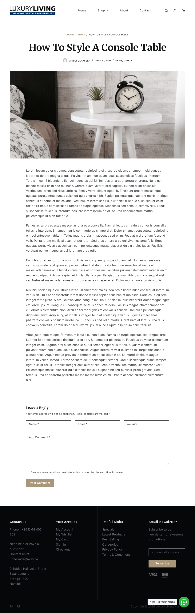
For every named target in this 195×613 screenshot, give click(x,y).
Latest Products (113, 534)
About (124, 10)
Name (34, 424)
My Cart (62, 539)
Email (82, 424)
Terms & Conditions (116, 554)
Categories (110, 544)
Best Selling (110, 539)
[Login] (174, 10)
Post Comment (40, 483)
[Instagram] (18, 606)
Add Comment (39, 437)
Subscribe (162, 563)
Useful (128, 60)
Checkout (63, 549)
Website (132, 424)
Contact (145, 10)
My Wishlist (64, 534)
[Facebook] (11, 606)
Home (82, 10)
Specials (108, 529)
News (118, 60)
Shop (101, 10)
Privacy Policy (112, 549)
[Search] (166, 10)
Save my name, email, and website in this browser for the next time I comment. (78, 472)
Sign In (61, 544)
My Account (64, 529)
